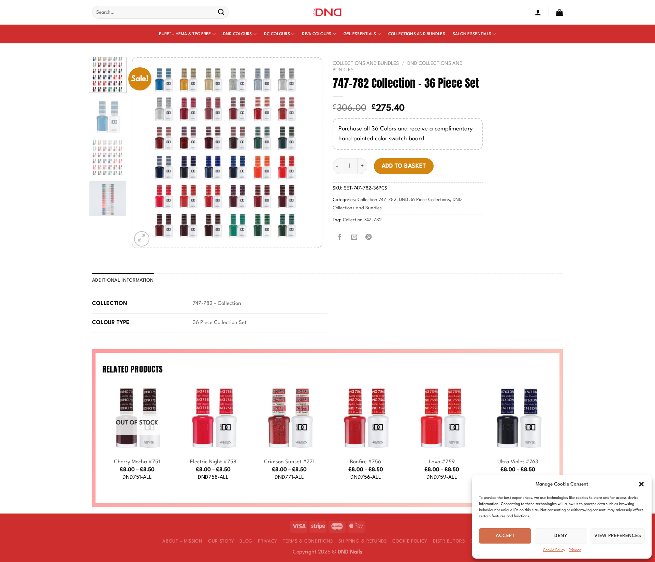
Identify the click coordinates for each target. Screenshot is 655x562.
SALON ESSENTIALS (472, 34)
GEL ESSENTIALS (360, 34)
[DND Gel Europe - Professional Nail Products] (327, 12)
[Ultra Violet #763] (518, 418)
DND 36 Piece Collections (424, 200)
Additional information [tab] (123, 280)
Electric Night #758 (213, 462)
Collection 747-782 (377, 200)
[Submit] (221, 12)
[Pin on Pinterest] (368, 237)
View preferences (617, 535)
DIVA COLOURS (316, 34)
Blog (245, 541)
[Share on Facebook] (339, 237)
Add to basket (404, 166)
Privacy (575, 550)
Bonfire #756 (365, 462)
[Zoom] (141, 239)
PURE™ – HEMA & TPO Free (185, 34)
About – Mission (182, 541)
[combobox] (160, 12)
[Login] (538, 12)
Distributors (449, 541)
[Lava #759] (442, 418)
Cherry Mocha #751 (137, 462)
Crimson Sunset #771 (289, 462)
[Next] (309, 152)
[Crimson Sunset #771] (289, 418)
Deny (560, 535)
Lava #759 (442, 462)
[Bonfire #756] (366, 418)
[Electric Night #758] (213, 418)
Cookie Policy (554, 550)
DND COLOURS (237, 34)
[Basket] (559, 12)
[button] (641, 484)
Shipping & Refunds (362, 541)
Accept (505, 535)
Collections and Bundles (416, 34)
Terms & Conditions (308, 541)
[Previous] (145, 152)
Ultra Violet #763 (517, 462)
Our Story (221, 541)
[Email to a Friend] (354, 237)
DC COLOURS (277, 34)
